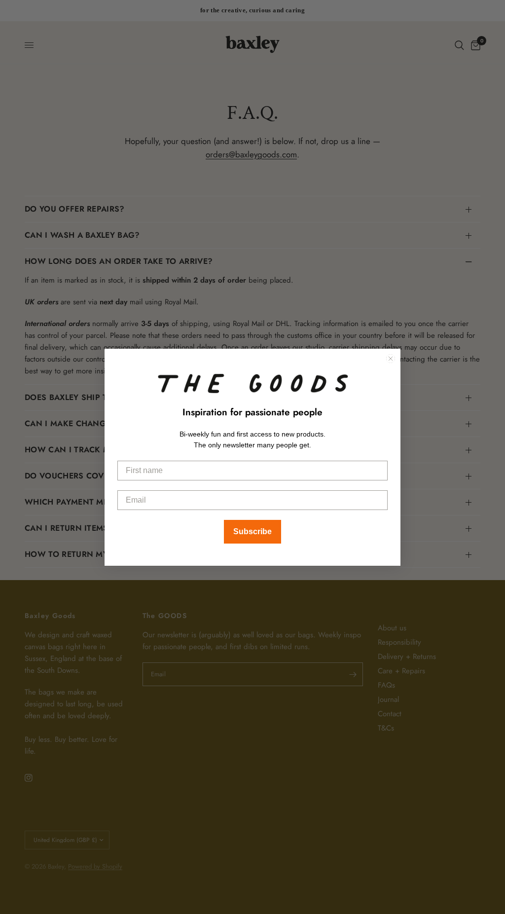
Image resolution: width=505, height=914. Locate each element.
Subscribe (252, 531)
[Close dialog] (391, 359)
